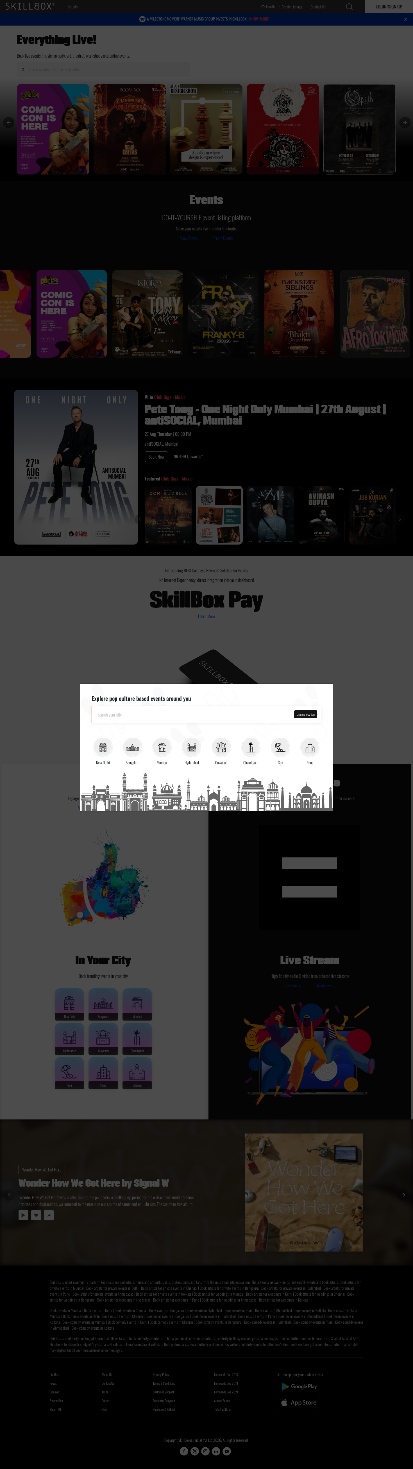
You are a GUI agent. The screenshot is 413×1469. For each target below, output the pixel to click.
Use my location (306, 714)
